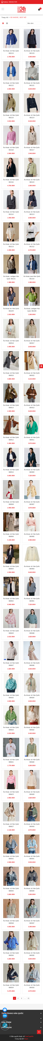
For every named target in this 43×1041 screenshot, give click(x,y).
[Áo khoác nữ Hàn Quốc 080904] (11, 554)
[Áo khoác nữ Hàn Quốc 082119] (32, 103)
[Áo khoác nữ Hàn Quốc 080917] (32, 328)
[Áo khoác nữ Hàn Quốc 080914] (11, 393)
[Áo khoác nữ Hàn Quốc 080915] (32, 360)
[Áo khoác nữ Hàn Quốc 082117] (32, 135)
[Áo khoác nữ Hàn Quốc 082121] (32, 70)
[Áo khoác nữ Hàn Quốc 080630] (32, 747)
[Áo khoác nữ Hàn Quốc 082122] (11, 70)
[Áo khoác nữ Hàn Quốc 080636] (32, 650)
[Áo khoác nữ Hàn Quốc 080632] (32, 715)
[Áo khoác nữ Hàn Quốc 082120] (11, 103)
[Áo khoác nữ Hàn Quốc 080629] (11, 779)
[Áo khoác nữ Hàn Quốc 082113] (32, 199)
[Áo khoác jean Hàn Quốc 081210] (32, 264)
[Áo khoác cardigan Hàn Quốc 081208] (32, 296)
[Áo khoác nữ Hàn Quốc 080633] (11, 715)
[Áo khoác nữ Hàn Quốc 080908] (11, 489)
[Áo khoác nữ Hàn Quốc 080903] (32, 554)
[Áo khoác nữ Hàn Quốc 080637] (11, 650)
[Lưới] (3, 23)
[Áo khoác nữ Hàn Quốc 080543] (32, 811)
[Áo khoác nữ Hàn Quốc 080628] (32, 779)
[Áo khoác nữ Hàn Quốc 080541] (32, 844)
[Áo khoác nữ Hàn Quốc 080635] (11, 683)
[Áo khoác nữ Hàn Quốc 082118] (11, 135)
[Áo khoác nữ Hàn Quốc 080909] (32, 457)
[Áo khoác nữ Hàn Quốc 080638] (32, 618)
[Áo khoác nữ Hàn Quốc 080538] (11, 908)
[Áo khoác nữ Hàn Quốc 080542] (11, 844)
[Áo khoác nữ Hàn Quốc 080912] (11, 425)
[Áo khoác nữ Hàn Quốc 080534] (11, 973)
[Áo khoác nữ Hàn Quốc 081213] (11, 231)
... (25, 998)
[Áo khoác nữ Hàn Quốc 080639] (11, 618)
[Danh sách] (7, 23)
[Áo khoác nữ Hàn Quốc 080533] (32, 973)
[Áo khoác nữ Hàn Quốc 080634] (32, 683)
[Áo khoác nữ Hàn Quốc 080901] (32, 586)
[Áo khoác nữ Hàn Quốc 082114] (11, 199)
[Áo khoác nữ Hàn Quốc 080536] (11, 940)
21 (28, 998)
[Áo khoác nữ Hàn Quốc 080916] (11, 360)
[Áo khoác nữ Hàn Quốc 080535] (32, 940)
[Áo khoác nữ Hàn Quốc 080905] (32, 521)
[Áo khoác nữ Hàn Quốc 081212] (32, 231)
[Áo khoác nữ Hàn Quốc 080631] (11, 747)
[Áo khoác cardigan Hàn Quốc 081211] (11, 264)
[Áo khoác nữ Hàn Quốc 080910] (11, 457)
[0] (39, 10)
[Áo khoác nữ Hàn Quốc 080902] (11, 586)
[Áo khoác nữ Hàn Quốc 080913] (32, 393)
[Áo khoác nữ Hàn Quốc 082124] (11, 38)
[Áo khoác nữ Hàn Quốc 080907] (32, 489)
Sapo (26, 1039)
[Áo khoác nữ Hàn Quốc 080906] (11, 521)
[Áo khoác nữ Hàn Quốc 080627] (11, 811)
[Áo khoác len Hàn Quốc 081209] (11, 296)
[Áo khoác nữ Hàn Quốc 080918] (11, 328)
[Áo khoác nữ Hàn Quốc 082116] (11, 167)
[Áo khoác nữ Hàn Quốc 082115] (32, 167)
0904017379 (13, 2)
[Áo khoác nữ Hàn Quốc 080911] (32, 425)
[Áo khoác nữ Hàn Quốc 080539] (32, 876)
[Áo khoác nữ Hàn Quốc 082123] (32, 38)
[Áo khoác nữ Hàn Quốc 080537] (32, 908)
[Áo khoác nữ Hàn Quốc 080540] (11, 876)
